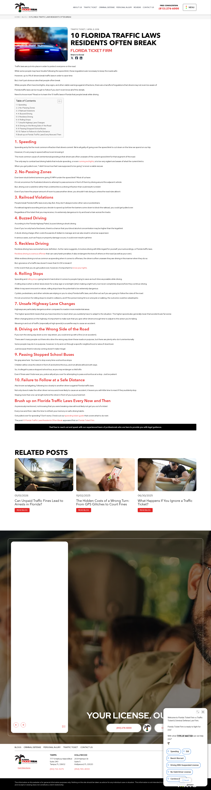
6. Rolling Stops (24, 119)
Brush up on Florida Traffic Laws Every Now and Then (39, 134)
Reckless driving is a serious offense (30, 253)
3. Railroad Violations (26, 111)
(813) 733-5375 (57, 769)
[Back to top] (205, 6)
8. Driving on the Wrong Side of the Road (34, 125)
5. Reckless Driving (25, 117)
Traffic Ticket (90, 7)
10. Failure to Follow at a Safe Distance (34, 131)
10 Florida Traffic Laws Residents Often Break (43, 420)
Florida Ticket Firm (86, 420)
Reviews (137, 7)
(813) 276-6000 (169, 8)
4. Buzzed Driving (25, 113)
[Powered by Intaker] (190, 785)
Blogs (18, 747)
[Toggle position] (198, 712)
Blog (24, 17)
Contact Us (148, 7)
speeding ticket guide (74, 415)
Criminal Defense (107, 7)
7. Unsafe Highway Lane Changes (31, 122)
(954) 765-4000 (82, 769)
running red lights (86, 161)
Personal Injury (124, 7)
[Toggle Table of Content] (58, 101)
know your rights (80, 268)
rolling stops (32, 279)
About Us (77, 7)
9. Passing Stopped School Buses (32, 128)
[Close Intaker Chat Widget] (203, 712)
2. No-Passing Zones (26, 108)
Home (17, 17)
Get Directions (24, 768)
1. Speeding (21, 105)
